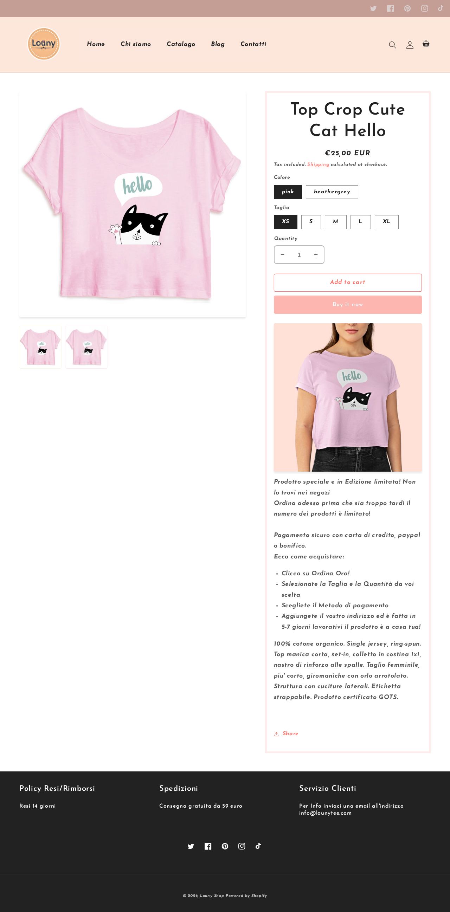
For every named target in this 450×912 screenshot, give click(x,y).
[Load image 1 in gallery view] (40, 347)
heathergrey (332, 192)
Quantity (286, 238)
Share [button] (291, 734)
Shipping (318, 164)
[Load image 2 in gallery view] (86, 347)
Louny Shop (212, 896)
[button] (392, 44)
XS (285, 222)
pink (288, 192)
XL (387, 222)
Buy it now (348, 305)
